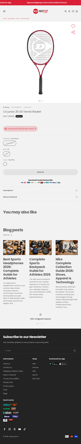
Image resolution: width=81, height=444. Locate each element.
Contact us (7, 367)
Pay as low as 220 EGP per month (21, 129)
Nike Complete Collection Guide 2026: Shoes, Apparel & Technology (65, 270)
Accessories (11, 18)
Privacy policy (8, 386)
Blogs (5, 393)
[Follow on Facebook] (4, 429)
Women (35, 367)
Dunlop (6, 107)
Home (4, 18)
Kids (34, 371)
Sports (35, 375)
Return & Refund (9, 375)
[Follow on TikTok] (24, 429)
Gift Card (36, 378)
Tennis (18, 18)
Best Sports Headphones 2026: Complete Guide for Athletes (13, 268)
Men (34, 364)
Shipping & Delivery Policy (13, 371)
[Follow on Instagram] (9, 429)
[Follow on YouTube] (19, 429)
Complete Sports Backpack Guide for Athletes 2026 (39, 267)
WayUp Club (8, 382)
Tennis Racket (25, 18)
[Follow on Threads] (14, 429)
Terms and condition (11, 378)
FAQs (5, 390)
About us (6, 364)
